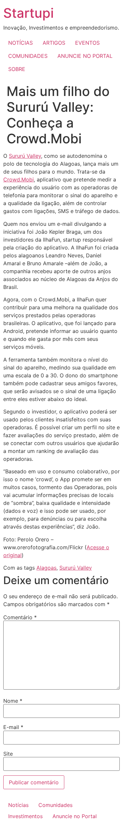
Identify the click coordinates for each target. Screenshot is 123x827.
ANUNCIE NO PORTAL (85, 56)
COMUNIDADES (28, 56)
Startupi (28, 13)
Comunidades (55, 805)
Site (8, 753)
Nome (12, 700)
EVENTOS (87, 42)
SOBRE (16, 69)
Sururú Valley (25, 156)
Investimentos (25, 816)
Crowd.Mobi (18, 179)
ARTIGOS (54, 42)
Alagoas (46, 567)
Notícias (18, 805)
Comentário (20, 617)
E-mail (13, 727)
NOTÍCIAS (20, 42)
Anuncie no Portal (74, 816)
